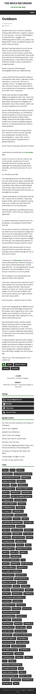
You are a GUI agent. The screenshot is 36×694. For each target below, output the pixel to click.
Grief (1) (5, 552)
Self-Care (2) (20, 627)
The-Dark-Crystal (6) (10, 650)
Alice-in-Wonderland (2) (23, 474)
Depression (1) (8, 515)
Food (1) (29, 537)
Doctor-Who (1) (20, 515)
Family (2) (6, 530)
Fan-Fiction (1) (17, 530)
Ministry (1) (22, 582)
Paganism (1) (17, 601)
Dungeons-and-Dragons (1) (12, 522)
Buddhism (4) (26, 492)
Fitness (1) (6, 537)
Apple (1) (6, 485)
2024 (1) (5, 470)
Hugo (23, 690)
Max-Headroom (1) (21, 579)
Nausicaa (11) (17, 594)
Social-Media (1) (20, 631)
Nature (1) (6, 594)
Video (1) (22, 672)
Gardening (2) (21, 541)
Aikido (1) (20, 470)
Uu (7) (21, 668)
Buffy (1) (6, 496)
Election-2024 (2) (8, 526)
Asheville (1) (23, 485)
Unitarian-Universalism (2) (12, 665)
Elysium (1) (20, 526)
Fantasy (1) (6, 534)
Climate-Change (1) (9, 504)
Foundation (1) (8, 541)
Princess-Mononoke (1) (11, 612)
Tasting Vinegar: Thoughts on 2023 (13, 457)
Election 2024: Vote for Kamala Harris (14, 439)
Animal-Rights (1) (9, 481)
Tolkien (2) (19, 653)
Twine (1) (12, 661)
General (6, 26)
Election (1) (29, 522)
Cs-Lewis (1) (7, 511)
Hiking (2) (23, 552)
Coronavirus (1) (8, 507)
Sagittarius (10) (8, 627)
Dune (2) (25, 519)
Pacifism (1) (7, 601)
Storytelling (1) (8, 642)
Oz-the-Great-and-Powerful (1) (14, 597)
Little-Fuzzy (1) (8, 575)
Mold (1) (16, 586)
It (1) (23, 560)
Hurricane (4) (15, 556)
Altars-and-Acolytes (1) (11, 478)
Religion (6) (17, 620)
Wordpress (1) (27, 680)
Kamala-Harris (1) (9, 567)
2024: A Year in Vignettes (10, 428)
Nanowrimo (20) (17, 590)
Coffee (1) (22, 504)
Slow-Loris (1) (8, 631)
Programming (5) (8, 616)
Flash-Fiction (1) (18, 537)
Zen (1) (16, 683)
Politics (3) (27, 608)
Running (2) (28, 623)
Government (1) (8, 549)
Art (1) (14, 485)
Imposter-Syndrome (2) (11, 560)
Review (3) (18, 623)
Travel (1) (28, 657)
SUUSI (25, 306)
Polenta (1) (16, 608)
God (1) (28, 545)
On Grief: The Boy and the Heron (12, 460)
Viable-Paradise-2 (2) (10, 672)
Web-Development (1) (10, 676)
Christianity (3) (20, 500)
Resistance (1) (7, 623)
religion (15, 368)
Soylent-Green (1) (9, 638)
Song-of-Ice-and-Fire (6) (22, 635)
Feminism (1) (17, 534)
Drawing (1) (7, 519)
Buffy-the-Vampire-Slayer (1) (21, 496)
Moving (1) (25, 586)
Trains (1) (19, 657)
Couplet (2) (20, 507)
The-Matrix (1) (24, 650)
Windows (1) (16, 680)
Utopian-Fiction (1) (9, 668)
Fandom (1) (28, 530)
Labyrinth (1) (22, 567)
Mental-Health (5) (9, 582)
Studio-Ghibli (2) (22, 642)
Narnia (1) (29, 590)
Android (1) (26, 478)
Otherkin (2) (28, 594)
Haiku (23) (14, 552)
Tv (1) (4, 661)
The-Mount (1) (8, 653)
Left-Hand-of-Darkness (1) (12, 571)
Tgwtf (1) (6, 646)
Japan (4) (6, 564)
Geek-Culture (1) (8, 545)
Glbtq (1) (20, 545)
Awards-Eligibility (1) (24, 489)
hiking (9, 364)
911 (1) (12, 470)
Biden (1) (6, 492)
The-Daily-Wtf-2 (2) (18, 646)
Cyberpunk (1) (18, 511)
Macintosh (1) (21, 575)
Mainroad (30, 690)
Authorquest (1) (8, 489)
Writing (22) (7, 683)
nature (6, 368)
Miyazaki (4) (7, 586)
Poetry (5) (6, 608)
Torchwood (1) (8, 657)
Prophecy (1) (21, 616)
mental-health (20, 364)
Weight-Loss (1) (25, 676)
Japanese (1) (15, 564)
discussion (18, 260)
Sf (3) (29, 627)
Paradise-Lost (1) (8, 605)
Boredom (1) (16, 492)
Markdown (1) (7, 579)
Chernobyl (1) (7, 500)
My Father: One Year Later (10, 442)
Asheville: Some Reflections (11, 432)
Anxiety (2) (21, 481)
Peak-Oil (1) (21, 605)
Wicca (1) (6, 680)
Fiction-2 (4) (28, 534)
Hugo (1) (6, 556)
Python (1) (6, 620)
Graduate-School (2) (23, 549)
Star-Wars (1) (22, 638)
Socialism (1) (7, 635)
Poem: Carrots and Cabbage (11, 435)
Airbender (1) (7, 474)
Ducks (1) (17, 519)
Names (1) (6, 590)
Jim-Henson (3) (27, 564)
